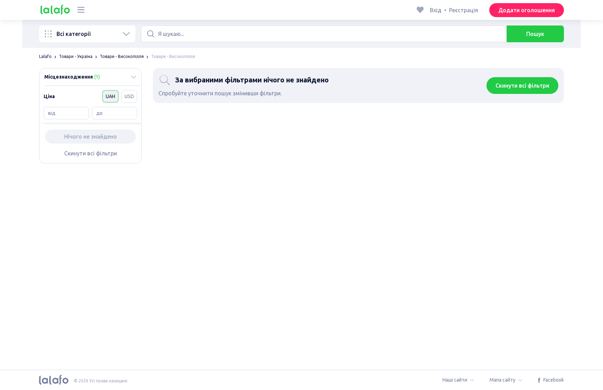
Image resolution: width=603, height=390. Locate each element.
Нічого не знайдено (90, 136)
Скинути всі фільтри (90, 153)
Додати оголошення (526, 10)
